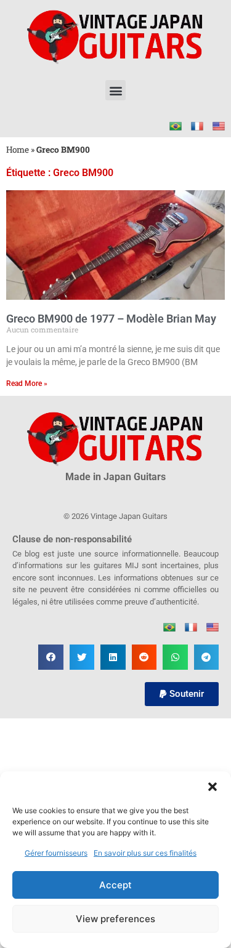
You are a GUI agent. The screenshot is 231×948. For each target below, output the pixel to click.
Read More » (26, 383)
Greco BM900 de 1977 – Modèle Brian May (111, 318)
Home (17, 149)
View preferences (115, 919)
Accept (115, 885)
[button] (212, 787)
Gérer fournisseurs (56, 853)
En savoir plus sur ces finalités (145, 853)
